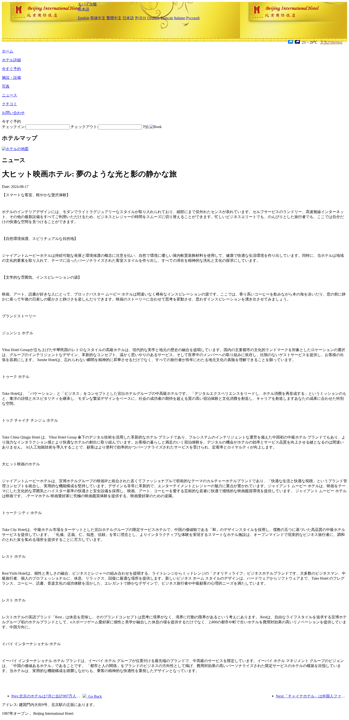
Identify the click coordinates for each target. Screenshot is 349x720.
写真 (5, 86)
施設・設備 (11, 78)
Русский (193, 18)
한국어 (140, 18)
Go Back (94, 696)
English (83, 18)
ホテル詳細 (11, 60)
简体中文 (97, 18)
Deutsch (153, 18)
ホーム (7, 51)
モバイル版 (87, 4)
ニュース (9, 95)
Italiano (179, 18)
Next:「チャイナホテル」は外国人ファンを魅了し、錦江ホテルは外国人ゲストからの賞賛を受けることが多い (311, 696)
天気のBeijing (331, 42)
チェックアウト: (84, 127)
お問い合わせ (13, 113)
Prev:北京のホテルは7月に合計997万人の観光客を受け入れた (47, 696)
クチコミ (9, 104)
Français (166, 18)
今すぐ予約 (11, 69)
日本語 (83, 9)
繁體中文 (114, 18)
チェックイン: (14, 127)
